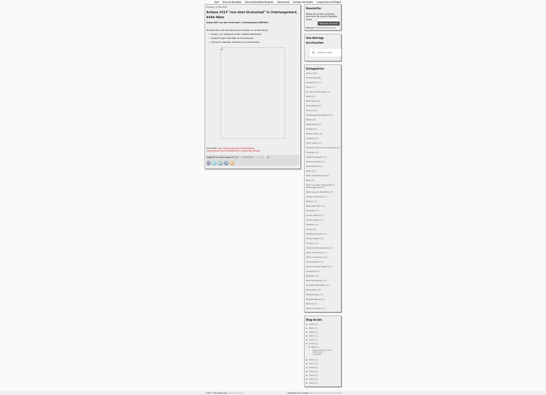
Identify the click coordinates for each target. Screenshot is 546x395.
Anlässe (310, 201)
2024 (311, 332)
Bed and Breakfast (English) (259, 2)
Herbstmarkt (312, 78)
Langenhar (311, 271)
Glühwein (310, 224)
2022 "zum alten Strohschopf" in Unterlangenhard (320, 186)
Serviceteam (312, 290)
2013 (311, 379)
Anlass (309, 73)
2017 (311, 363)
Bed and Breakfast (232, 2)
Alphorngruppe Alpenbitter (318, 192)
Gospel (309, 229)
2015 (311, 371)
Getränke (310, 152)
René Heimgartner (314, 280)
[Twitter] (214, 165)
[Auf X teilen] (265, 157)
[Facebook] (208, 165)
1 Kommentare (247, 157)
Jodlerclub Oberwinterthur (318, 248)
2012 (311, 383)
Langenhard (311, 82)
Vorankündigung (313, 299)
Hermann (310, 243)
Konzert (309, 110)
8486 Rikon (311, 101)
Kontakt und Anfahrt (303, 2)
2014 (311, 375)
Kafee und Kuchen (314, 252)
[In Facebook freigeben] (268, 157)
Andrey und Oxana (314, 196)
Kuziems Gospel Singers (317, 266)
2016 (311, 367)
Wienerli (310, 304)
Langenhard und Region (329, 2)
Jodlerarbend (312, 166)
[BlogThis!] (261, 157)
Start (216, 2)
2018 (311, 360)
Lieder (309, 171)
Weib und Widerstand (316, 175)
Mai (313, 347)
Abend (309, 119)
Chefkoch (310, 138)
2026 (311, 324)
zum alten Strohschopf (316, 92)
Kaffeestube (311, 124)
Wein (308, 180)
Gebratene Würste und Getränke (321, 147)
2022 (311, 340)
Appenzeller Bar (313, 206)
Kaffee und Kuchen (315, 257)
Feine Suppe (312, 143)
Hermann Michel (313, 161)
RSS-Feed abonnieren (325, 28)
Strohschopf (283, 2)
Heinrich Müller (313, 238)
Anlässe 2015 (312, 134)
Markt (309, 96)
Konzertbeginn (312, 262)
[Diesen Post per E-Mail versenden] (258, 157)
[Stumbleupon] (220, 165)
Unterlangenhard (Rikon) (317, 115)
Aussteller (310, 210)
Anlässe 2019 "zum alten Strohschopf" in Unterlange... (322, 352)
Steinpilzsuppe (312, 294)
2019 (311, 343)
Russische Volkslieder (316, 285)
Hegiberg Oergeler (314, 157)
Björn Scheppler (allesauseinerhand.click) (325, 393)
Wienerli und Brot (314, 308)
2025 (311, 328)
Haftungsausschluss (236, 393)
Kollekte (310, 129)
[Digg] (226, 165)
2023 (311, 336)
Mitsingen (310, 276)
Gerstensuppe (312, 220)
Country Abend (313, 215)
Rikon (309, 87)
